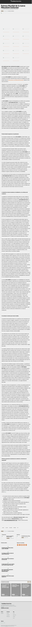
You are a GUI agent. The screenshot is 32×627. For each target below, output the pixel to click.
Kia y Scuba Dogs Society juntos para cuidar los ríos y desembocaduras (7, 570)
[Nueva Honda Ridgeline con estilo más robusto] (16, 589)
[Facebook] (18, 544)
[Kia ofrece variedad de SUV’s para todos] (8, 537)
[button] (2, 2)
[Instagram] (20, 544)
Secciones (8, 611)
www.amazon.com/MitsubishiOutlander (16, 80)
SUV (17, 527)
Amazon (3, 527)
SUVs (13, 618)
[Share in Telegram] (28, 531)
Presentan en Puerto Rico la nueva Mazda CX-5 (8, 576)
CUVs (13, 613)
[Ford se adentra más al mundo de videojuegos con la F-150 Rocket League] (6, 589)
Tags (13, 611)
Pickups (14, 616)
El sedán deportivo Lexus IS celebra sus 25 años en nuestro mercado (8, 564)
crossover (7, 527)
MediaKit (2, 613)
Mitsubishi (15, 527)
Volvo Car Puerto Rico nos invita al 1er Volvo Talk (8, 559)
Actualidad (8, 538)
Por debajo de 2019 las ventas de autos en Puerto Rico (7, 554)
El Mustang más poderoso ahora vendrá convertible (7, 548)
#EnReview (8, 616)
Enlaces (2, 611)
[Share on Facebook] (25, 531)
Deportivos (14, 614)
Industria (2, 531)
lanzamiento (10, 527)
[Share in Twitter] (27, 531)
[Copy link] (30, 531)
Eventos (23, 537)
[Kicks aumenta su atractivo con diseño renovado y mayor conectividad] (26, 589)
